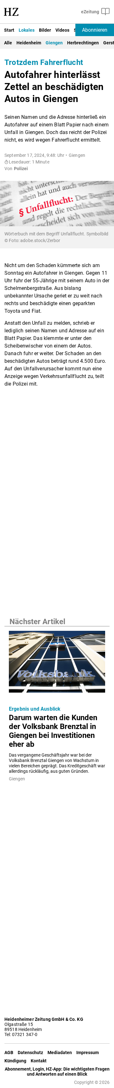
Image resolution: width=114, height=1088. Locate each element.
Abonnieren (94, 30)
